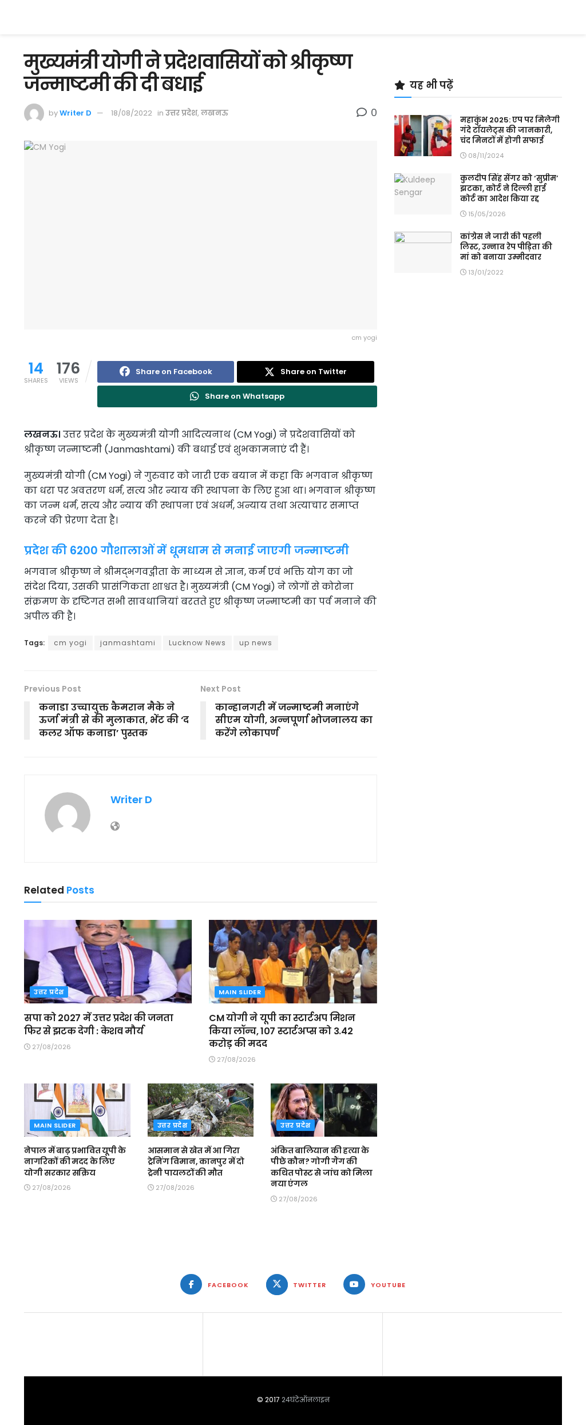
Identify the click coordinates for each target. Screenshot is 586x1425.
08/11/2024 (485, 155)
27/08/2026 (50, 1046)
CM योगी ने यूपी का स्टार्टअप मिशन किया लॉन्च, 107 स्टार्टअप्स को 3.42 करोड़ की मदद (282, 1030)
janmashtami (128, 643)
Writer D (76, 113)
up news (255, 643)
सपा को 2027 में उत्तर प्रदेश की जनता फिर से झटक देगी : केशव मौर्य (98, 1024)
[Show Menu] (556, 17)
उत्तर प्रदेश (181, 113)
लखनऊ (214, 113)
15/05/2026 (486, 214)
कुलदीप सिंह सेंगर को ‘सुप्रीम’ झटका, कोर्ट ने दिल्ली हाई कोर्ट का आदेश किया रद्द (509, 188)
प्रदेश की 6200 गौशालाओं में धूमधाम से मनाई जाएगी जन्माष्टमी (186, 550)
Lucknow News (197, 643)
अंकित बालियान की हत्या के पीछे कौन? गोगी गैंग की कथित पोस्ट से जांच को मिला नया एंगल (322, 1167)
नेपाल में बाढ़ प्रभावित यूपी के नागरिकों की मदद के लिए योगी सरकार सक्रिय (75, 1161)
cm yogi (70, 643)
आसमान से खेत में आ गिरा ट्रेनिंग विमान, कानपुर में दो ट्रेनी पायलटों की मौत (196, 1161)
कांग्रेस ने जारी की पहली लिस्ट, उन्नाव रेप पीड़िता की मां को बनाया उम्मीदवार (506, 247)
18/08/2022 (131, 113)
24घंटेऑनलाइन (306, 1399)
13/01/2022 (485, 272)
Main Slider (240, 992)
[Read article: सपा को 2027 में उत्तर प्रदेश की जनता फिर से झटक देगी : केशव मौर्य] (108, 962)
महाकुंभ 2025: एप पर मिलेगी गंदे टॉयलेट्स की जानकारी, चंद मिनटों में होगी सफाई (510, 130)
